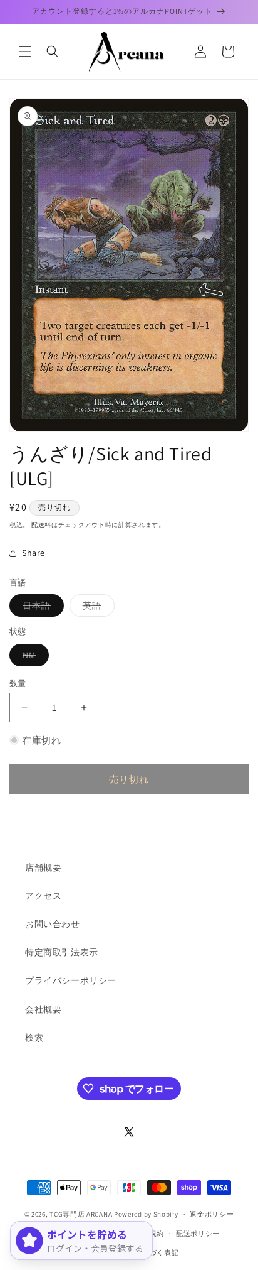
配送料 (41, 525)
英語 (96, 608)
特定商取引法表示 (61, 952)
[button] (25, 51)
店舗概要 (43, 867)
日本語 (41, 608)
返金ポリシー (212, 1214)
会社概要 (43, 1009)
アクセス (43, 895)
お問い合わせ (52, 924)
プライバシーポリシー (70, 980)
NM (33, 657)
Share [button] (33, 552)
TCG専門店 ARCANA (80, 1214)
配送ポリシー (198, 1233)
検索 (34, 1037)
